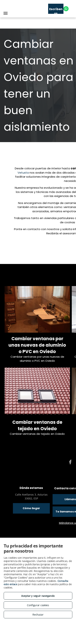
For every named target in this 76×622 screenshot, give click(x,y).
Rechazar (38, 614)
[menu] (5, 13)
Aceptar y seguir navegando (38, 596)
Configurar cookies (38, 605)
